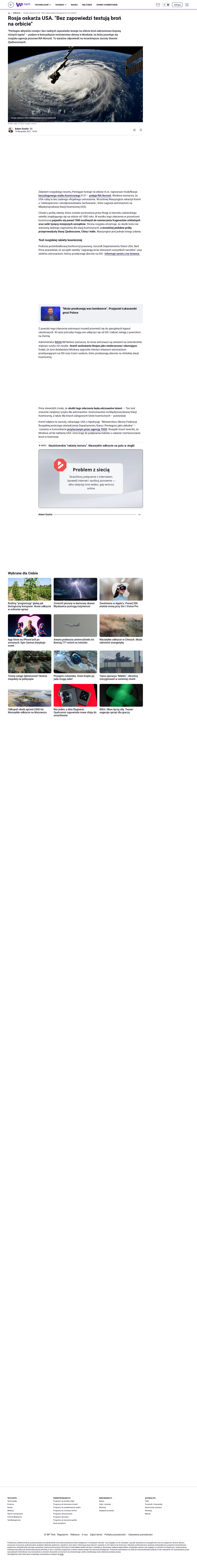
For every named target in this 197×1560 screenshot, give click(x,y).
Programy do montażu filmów (65, 1511)
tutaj (61, 1554)
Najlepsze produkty (106, 1511)
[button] (166, 4)
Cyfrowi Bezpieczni (14, 1517)
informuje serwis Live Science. (122, 253)
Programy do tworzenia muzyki (65, 1504)
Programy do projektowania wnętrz (67, 1507)
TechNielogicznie (13, 1520)
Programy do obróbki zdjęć (63, 1501)
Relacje (147, 1514)
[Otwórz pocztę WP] (158, 4)
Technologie (42, 5)
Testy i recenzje (105, 1504)
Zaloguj (177, 5)
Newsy (101, 1501)
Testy (147, 1501)
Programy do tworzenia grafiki (65, 1520)
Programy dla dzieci (61, 1517)
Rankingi (102, 1507)
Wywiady (148, 1511)
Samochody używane (153, 1507)
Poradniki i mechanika (153, 1504)
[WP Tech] (25, 4)
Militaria (87, 5)
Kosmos (60, 5)
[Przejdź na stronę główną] (11, 6)
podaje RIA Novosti (100, 195)
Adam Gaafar (22, 128)
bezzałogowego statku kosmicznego (59, 195)
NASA (58, 342)
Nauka (74, 5)
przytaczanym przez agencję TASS (87, 429)
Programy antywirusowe (62, 1514)
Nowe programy (59, 1523)
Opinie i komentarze (107, 5)
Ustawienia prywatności (140, 1534)
